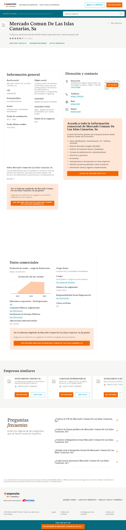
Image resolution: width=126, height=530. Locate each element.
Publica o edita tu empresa (110, 500)
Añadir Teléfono (77, 96)
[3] (15, 38)
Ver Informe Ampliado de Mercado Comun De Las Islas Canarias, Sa (32, 203)
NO (11, 304)
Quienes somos (69, 500)
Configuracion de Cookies (87, 513)
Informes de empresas (28, 5)
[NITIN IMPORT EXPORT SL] (9, 381)
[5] (20, 38)
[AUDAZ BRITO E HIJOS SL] (98, 381)
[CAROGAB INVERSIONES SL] (53, 381)
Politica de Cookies (65, 513)
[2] (13, 38)
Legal (53, 512)
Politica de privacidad (110, 513)
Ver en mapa (112, 85)
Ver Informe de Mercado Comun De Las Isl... (63, 526)
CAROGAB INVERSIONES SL (72, 379)
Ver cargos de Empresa (65, 282)
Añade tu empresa (94, 5)
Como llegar (75, 87)
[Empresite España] (11, 5)
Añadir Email (76, 112)
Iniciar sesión (114, 5)
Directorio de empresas (49, 5)
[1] (10, 38)
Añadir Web (75, 104)
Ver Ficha (38, 395)
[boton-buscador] (121, 13)
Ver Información (16, 311)
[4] (18, 38)
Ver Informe (21, 395)
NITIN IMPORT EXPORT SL (28, 379)
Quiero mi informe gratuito (93, 173)
